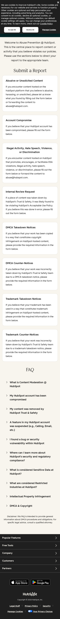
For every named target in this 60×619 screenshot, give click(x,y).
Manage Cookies (49, 30)
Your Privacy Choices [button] (43, 611)
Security (47, 606)
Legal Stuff (15, 606)
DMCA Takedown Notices (20, 227)
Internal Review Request (20, 192)
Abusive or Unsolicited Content (24, 81)
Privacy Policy (31, 606)
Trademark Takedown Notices (23, 299)
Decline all (30, 30)
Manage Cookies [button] (15, 611)
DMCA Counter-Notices (19, 263)
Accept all (12, 30)
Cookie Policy (46, 23)
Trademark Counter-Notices (22, 335)
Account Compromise (19, 120)
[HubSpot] (30, 594)
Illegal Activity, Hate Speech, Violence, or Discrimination (29, 150)
